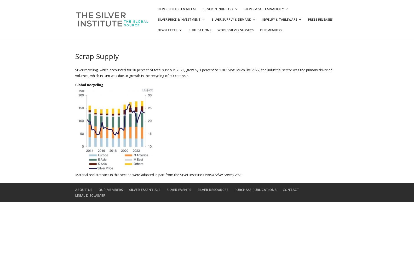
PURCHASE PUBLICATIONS (255, 189)
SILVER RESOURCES (212, 189)
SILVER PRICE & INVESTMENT (179, 20)
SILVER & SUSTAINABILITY (264, 9)
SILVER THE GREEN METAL (176, 9)
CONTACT (291, 189)
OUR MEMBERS (271, 30)
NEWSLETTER (167, 30)
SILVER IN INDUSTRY (218, 9)
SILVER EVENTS (179, 189)
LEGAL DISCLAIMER (90, 195)
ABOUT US (83, 189)
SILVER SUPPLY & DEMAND (231, 20)
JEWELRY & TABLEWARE (279, 20)
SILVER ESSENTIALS (144, 189)
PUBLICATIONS (200, 30)
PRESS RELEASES (320, 20)
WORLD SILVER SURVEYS (236, 30)
